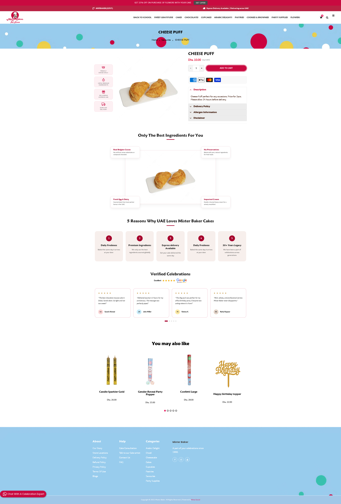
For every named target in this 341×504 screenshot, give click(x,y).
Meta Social (195, 499)
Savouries (166, 40)
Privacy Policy (99, 467)
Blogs (95, 476)
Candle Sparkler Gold (111, 392)
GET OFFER (200, 2)
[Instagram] (181, 459)
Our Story (97, 448)
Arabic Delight (153, 448)
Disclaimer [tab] (199, 118)
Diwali (149, 453)
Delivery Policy (100, 457)
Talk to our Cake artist (129, 453)
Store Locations (100, 453)
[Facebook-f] (174, 459)
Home (155, 40)
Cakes (148, 462)
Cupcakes (150, 467)
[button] (166, 321)
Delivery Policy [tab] (202, 106)
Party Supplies (153, 481)
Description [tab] (200, 89)
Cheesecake (151, 457)
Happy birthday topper (227, 394)
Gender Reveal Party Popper (150, 393)
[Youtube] (187, 459)
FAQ (121, 462)
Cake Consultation (128, 448)
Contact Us (124, 457)
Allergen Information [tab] (205, 112)
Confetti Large (188, 392)
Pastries (150, 471)
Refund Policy (99, 462)
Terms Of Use (99, 471)
